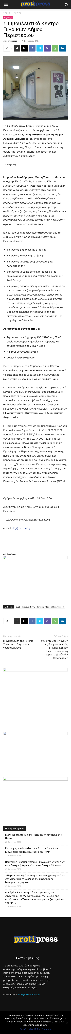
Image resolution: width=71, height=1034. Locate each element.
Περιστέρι (17, 12)
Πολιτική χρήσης (42, 1029)
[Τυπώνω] (17, 48)
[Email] (24, 48)
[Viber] (47, 48)
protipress (12, 41)
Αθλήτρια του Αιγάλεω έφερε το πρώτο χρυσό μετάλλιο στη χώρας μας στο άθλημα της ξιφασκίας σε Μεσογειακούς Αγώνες (35, 879)
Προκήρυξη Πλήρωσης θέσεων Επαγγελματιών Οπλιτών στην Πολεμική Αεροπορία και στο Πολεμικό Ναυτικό (35, 864)
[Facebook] (32, 48)
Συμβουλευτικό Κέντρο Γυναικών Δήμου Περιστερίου (40, 607)
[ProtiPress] (35, 4)
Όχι (31, 1029)
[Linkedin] (62, 48)
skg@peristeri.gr (22, 528)
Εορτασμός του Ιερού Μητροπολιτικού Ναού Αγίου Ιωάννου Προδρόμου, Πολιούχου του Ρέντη (32, 850)
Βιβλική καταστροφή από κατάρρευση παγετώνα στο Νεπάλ (33, 837)
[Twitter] (39, 48)
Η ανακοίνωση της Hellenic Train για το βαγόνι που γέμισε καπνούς (18, 644)
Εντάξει (24, 1029)
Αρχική (6, 12)
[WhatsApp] (55, 48)
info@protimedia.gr (29, 994)
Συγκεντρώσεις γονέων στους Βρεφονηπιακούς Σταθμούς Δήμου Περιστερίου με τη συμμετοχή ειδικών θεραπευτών (54, 649)
